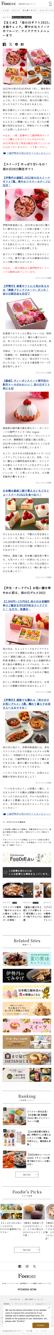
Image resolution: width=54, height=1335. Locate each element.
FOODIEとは (15, 1299)
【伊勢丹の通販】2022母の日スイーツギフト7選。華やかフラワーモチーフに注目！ (27, 181)
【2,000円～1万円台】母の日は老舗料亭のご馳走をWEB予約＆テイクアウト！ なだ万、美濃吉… (26, 605)
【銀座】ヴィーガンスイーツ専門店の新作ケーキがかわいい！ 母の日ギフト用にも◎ (26, 384)
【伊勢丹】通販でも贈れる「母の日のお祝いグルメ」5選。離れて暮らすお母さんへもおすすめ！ (27, 703)
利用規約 (6, 1304)
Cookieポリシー (41, 1304)
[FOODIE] (22, 44)
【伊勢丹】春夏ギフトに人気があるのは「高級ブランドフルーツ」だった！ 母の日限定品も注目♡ (26, 289)
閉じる (51, 1325)
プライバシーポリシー (23, 1304)
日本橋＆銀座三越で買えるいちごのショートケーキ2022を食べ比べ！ (26, 492)
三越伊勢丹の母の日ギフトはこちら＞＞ (29, 153)
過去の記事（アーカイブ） (34, 1299)
